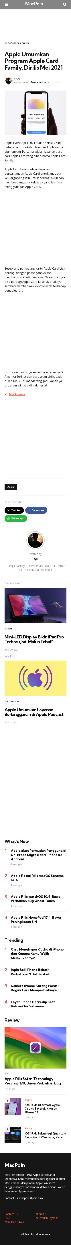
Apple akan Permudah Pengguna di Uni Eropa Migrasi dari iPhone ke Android (38, 854)
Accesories (14, 43)
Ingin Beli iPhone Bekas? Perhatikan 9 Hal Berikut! (30, 972)
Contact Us (11, 1214)
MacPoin (34, 3)
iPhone (28, 1099)
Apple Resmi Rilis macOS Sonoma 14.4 (37, 878)
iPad (9, 628)
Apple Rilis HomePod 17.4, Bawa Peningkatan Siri (36, 919)
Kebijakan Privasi (14, 1221)
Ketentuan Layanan (47, 1218)
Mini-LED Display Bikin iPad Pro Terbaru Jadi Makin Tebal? (34, 639)
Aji (18, 78)
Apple (10, 486)
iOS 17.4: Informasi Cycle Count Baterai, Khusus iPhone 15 (42, 1108)
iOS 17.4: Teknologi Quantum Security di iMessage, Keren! (45, 1135)
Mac (7, 1073)
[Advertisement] (35, 22)
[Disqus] (35, 779)
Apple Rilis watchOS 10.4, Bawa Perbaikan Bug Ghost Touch (35, 898)
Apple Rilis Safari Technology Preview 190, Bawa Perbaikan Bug (33, 1081)
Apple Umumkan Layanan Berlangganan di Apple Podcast (34, 712)
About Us (41, 1214)
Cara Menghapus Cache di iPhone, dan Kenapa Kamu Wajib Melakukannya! (37, 953)
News (25, 43)
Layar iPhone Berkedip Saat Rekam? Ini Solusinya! (33, 1004)
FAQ (7, 1218)
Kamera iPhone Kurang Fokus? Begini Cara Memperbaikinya (35, 988)
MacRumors (17, 394)
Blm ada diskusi (40, 82)
